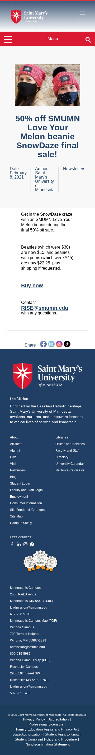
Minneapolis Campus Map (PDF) (33, 621)
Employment (19, 497)
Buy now (32, 285)
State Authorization (28, 734)
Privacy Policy (35, 719)
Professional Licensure (46, 724)
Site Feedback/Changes (27, 510)
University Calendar (69, 464)
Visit (13, 464)
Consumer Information (26, 503)
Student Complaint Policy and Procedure (47, 739)
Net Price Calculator (69, 470)
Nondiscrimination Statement (48, 744)
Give (13, 457)
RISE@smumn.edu (44, 308)
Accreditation (60, 719)
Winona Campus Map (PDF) (30, 660)
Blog (13, 477)
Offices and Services (70, 444)
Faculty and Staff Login (26, 490)
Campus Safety (21, 523)
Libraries (61, 437)
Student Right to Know (63, 734)
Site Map (16, 516)
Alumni (15, 450)
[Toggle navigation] (83, 13)
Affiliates (16, 444)
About (14, 437)
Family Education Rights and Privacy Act (47, 729)
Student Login (20, 483)
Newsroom (18, 470)
